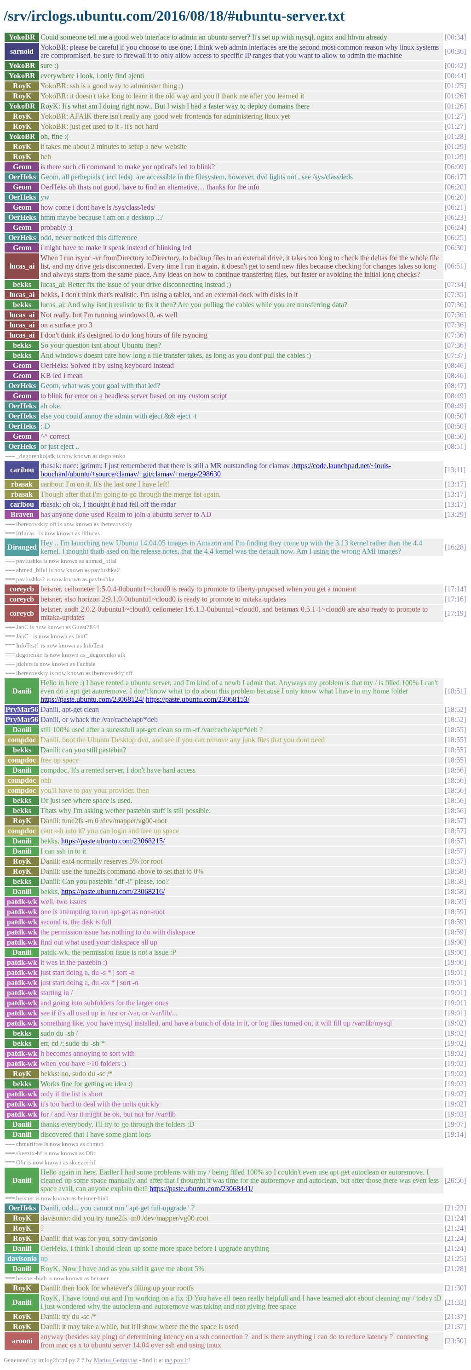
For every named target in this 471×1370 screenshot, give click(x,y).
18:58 (455, 871)
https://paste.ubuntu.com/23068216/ (113, 891)
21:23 (455, 1208)
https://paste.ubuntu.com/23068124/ (92, 699)
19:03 (455, 1114)
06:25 (455, 237)
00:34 (455, 37)
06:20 (455, 187)
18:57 (455, 821)
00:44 (455, 76)
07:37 (455, 355)
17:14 (455, 589)
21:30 (455, 1288)
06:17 (455, 177)
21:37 (455, 1316)
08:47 (455, 386)
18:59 (455, 902)
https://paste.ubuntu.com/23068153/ (197, 699)
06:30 (455, 248)
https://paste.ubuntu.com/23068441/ (201, 1188)
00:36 (455, 51)
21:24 (455, 1218)
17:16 (455, 599)
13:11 (455, 470)
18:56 (455, 770)
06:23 (455, 217)
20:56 (455, 1180)
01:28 (455, 136)
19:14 (455, 1134)
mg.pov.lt (176, 1360)
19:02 (455, 1023)
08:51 (455, 446)
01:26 (455, 96)
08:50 (455, 416)
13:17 (455, 484)
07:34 (455, 284)
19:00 (455, 942)
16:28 (455, 547)
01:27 (455, 116)
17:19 (455, 613)
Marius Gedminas (116, 1360)
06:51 (455, 266)
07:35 (455, 294)
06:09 (455, 167)
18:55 (455, 730)
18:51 (455, 691)
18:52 (455, 709)
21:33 (455, 1302)
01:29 (455, 146)
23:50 (455, 1341)
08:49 (455, 396)
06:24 (455, 227)
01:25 (455, 86)
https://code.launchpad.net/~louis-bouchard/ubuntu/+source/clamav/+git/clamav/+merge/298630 (215, 470)
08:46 (455, 365)
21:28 (455, 1269)
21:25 (455, 1258)
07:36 (455, 305)
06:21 (455, 207)
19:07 (455, 1124)
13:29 (455, 514)
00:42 (455, 65)
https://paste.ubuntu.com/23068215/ (113, 841)
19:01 (455, 972)
